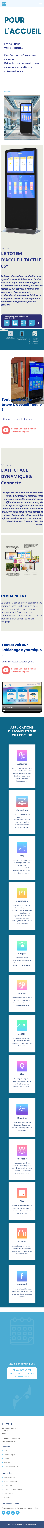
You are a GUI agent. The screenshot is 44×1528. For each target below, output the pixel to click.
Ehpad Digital (8, 1493)
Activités (22, 764)
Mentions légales (9, 1454)
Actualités (22, 810)
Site (22, 1201)
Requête (22, 1118)
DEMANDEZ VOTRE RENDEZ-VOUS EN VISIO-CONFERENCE (22, 1373)
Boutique (7, 1463)
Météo (22, 1034)
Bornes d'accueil (9, 1477)
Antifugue (7, 1497)
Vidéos (22, 1241)
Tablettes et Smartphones (13, 1489)
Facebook (22, 1284)
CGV (5, 1450)
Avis (22, 856)
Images (22, 953)
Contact (7, 92)
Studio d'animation (10, 1481)
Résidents (22, 1158)
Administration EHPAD (11, 1467)
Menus (22, 993)
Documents (22, 901)
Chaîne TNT (8, 1485)
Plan (22, 1074)
